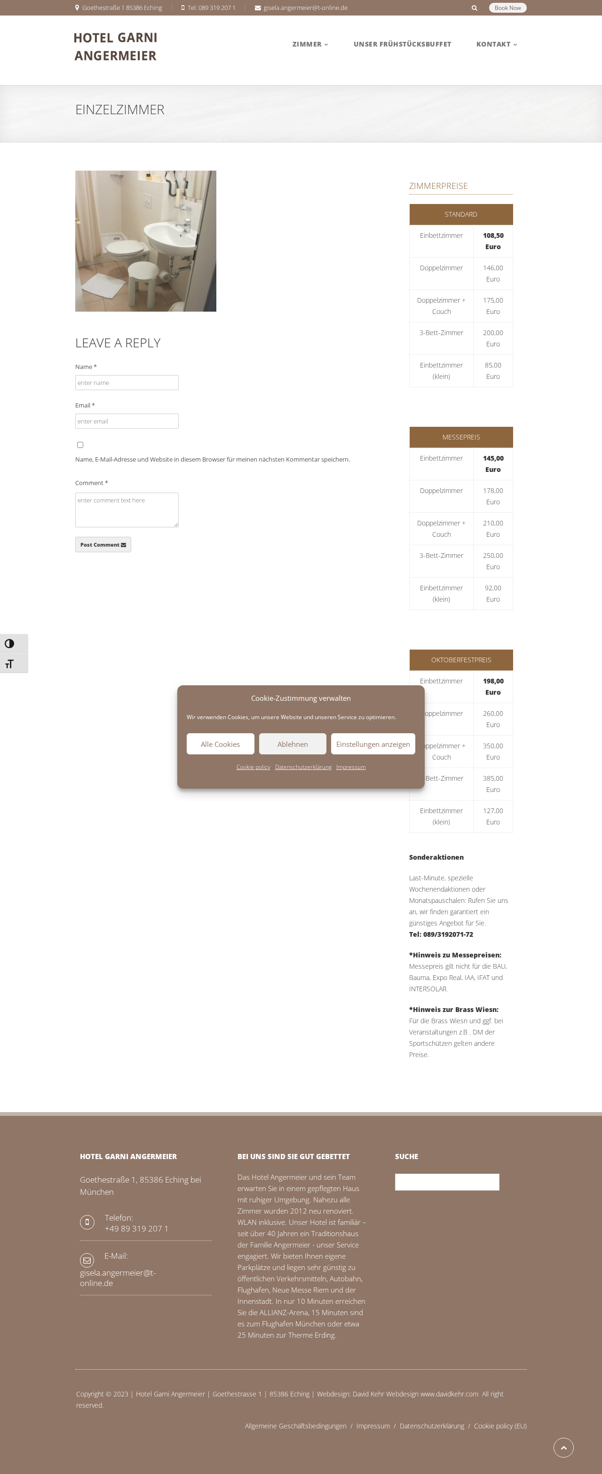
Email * (85, 405)
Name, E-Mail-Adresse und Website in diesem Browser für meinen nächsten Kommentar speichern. (212, 459)
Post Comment (100, 544)
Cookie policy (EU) (500, 1425)
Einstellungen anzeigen (373, 744)
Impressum (351, 767)
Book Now (508, 8)
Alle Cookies (220, 744)
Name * (86, 366)
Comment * (91, 482)
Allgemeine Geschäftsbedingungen (300, 1425)
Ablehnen (292, 744)
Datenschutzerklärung (303, 767)
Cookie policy (253, 767)
